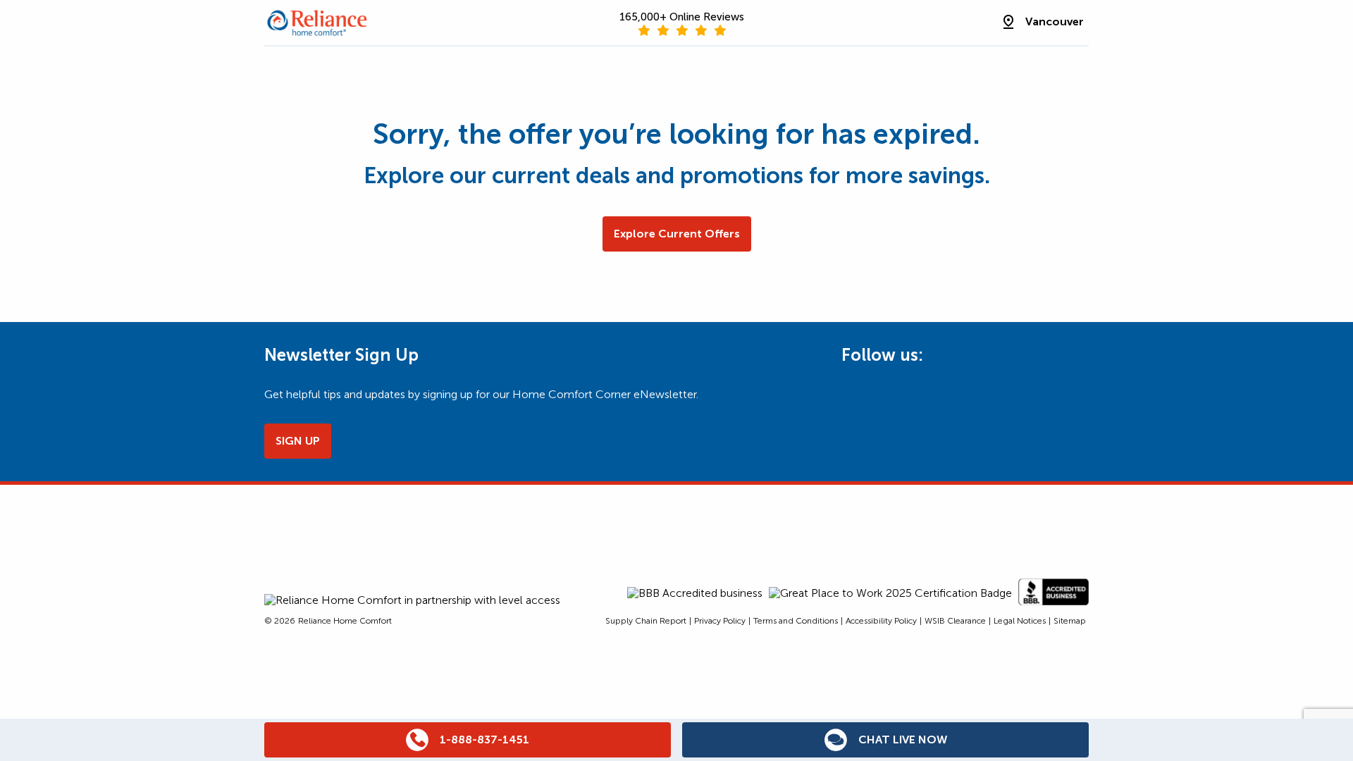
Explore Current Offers (677, 233)
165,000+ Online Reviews (681, 17)
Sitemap (1070, 621)
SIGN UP (298, 440)
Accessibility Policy (881, 621)
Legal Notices (1020, 621)
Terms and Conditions (795, 621)
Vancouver (1054, 21)
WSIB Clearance (955, 621)
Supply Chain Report (645, 621)
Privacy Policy (720, 621)
